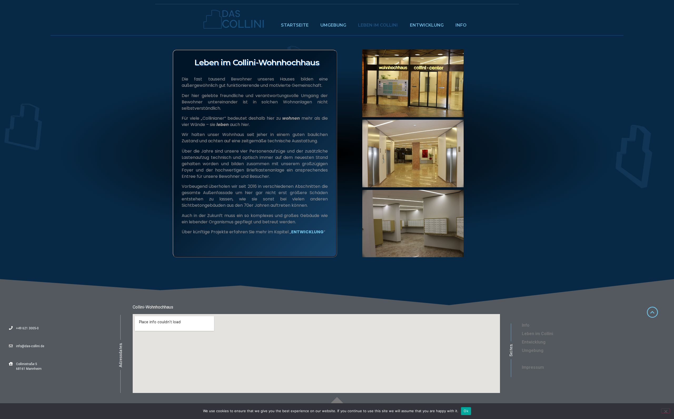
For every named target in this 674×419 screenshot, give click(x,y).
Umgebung (333, 25)
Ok (466, 411)
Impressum (533, 367)
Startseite (295, 25)
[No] (665, 410)
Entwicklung (427, 25)
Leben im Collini (378, 25)
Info (461, 25)
